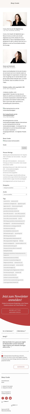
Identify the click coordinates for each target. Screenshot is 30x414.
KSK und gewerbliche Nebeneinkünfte (12, 238)
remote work (19, 265)
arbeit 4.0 (7, 201)
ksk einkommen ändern (9, 228)
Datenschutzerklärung (6, 410)
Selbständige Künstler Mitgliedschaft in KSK (13, 270)
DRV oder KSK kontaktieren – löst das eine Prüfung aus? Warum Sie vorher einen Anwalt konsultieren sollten (14, 162)
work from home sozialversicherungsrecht (13, 280)
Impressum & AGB (5, 409)
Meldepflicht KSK (8, 250)
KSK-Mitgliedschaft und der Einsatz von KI (14, 181)
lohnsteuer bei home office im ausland (12, 248)
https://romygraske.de (6, 391)
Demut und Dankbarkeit (9, 66)
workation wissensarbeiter (10, 275)
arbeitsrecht (14, 201)
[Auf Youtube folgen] (10, 398)
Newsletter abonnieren (15, 311)
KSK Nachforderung (8, 233)
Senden (21, 367)
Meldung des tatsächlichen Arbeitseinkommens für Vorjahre (14, 254)
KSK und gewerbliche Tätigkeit (11, 241)
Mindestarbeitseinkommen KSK (11, 257)
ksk (20, 218)
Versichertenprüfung (9, 272)
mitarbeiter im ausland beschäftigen (12, 260)
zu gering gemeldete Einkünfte (11, 282)
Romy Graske (15, 3)
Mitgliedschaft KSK (8, 262)
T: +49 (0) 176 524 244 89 (7, 386)
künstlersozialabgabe (9, 243)
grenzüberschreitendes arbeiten (11, 211)
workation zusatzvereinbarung (11, 277)
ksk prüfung (18, 233)
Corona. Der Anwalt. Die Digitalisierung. (13, 29)
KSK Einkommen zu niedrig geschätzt (12, 226)
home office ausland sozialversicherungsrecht (14, 216)
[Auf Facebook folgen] (3, 398)
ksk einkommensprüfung (18, 223)
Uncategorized (13, 88)
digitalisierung (21, 203)
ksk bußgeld (7, 223)
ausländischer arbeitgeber (10, 203)
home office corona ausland (10, 218)
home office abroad (8, 213)
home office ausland (20, 213)
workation (18, 272)
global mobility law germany (10, 208)
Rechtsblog (17, 30)
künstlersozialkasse (21, 243)
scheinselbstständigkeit (9, 267)
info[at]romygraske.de (6, 393)
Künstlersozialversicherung (10, 246)
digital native (7, 206)
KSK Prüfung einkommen (10, 236)
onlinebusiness (18, 262)
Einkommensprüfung (17, 206)
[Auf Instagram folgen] (6, 398)
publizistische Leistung (9, 265)
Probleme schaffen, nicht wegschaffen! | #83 (14, 87)
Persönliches (11, 30)
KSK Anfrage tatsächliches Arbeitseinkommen (14, 221)
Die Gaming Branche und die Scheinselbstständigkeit (10, 115)
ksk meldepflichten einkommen (11, 231)
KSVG (21, 241)
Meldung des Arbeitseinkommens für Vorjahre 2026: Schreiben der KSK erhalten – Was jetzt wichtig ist (15, 156)
